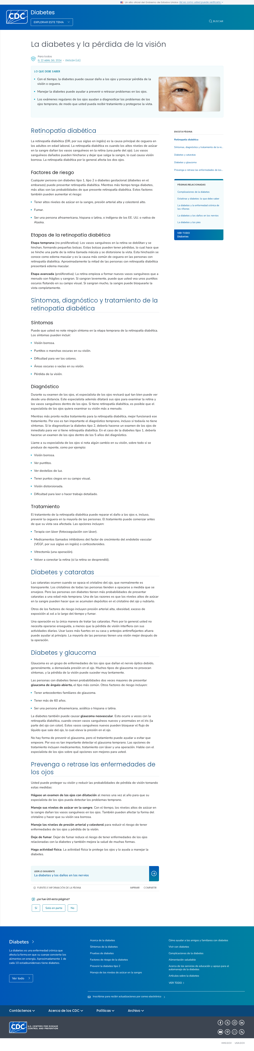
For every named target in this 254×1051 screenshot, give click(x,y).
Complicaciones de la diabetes (193, 192)
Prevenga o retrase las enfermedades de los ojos (198, 170)
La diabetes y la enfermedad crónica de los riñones (198, 207)
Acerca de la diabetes (102, 940)
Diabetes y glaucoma (185, 162)
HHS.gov (227, 1043)
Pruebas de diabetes (102, 953)
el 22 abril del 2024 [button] (50, 60)
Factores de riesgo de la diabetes (109, 959)
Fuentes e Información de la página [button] (59, 887)
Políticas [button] (104, 1010)
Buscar (218, 21)
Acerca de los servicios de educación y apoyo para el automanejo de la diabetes (199, 967)
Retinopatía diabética (186, 139)
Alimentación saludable (182, 959)
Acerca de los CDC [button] (64, 1010)
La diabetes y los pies (189, 222)
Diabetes (43, 12)
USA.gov (240, 1043)
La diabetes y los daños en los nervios (198, 215)
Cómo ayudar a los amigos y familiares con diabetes (198, 940)
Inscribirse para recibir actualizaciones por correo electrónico (127, 996)
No (72, 908)
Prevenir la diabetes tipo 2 (105, 966)
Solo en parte (53, 908)
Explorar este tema (49, 22)
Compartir (150, 887)
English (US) (73, 60)
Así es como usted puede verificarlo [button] (200, 2)
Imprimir (135, 887)
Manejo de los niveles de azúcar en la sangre (116, 972)
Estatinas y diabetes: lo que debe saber (198, 198)
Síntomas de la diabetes (104, 946)
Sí (36, 908)
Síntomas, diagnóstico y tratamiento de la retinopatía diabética (198, 147)
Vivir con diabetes (179, 946)
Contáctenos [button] (20, 1010)
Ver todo (18, 978)
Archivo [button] (134, 1010)
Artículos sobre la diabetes (184, 975)
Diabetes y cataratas (185, 154)
